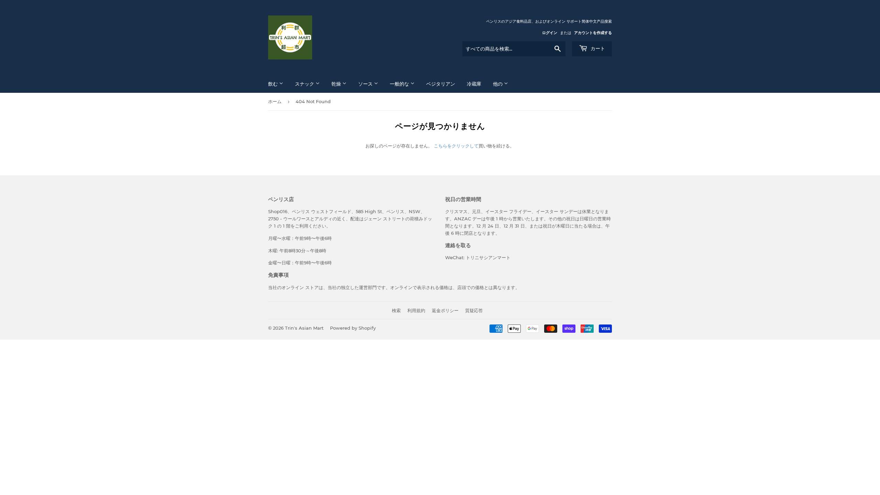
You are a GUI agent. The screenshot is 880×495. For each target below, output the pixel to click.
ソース (366, 84)
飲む (273, 84)
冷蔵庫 (474, 84)
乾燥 (336, 84)
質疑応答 (474, 310)
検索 (396, 310)
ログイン (549, 32)
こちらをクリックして (456, 145)
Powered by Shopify (353, 328)
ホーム (275, 101)
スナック (305, 84)
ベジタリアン (440, 84)
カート (597, 48)
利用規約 (416, 310)
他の (498, 84)
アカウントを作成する (593, 32)
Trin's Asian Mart (304, 328)
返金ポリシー (445, 310)
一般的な (400, 84)
